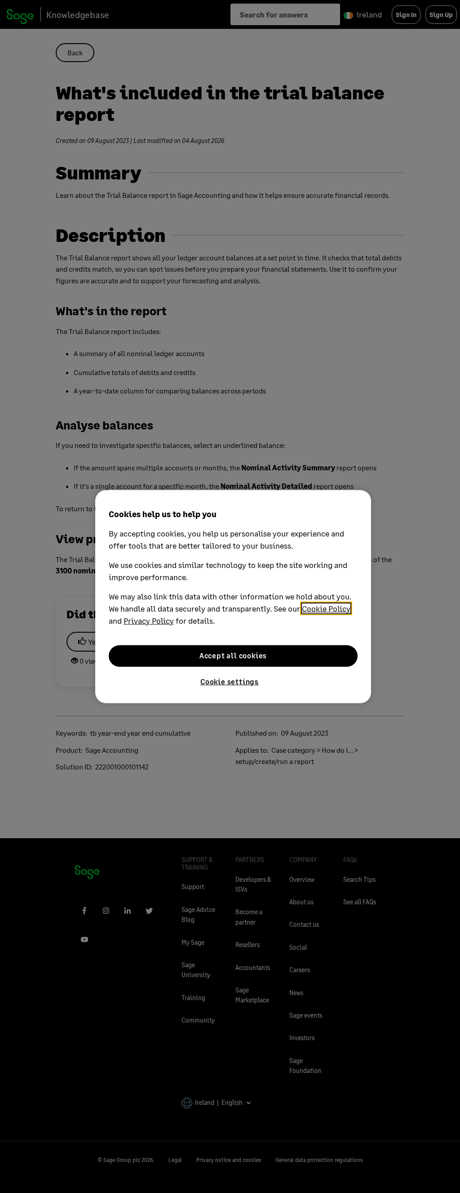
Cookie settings (229, 681)
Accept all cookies (233, 655)
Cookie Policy (326, 608)
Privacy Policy (149, 620)
